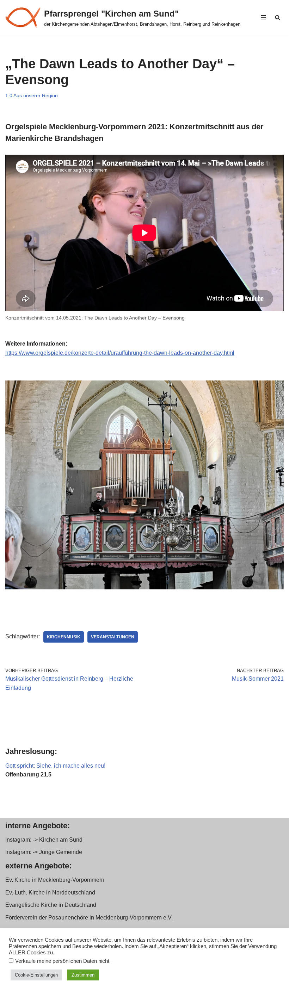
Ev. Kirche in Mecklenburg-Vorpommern (54, 880)
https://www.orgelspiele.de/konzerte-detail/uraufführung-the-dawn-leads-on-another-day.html (119, 353)
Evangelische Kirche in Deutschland (50, 905)
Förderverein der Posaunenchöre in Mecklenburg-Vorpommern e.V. (89, 918)
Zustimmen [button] (83, 975)
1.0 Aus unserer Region (31, 95)
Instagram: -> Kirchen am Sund (43, 840)
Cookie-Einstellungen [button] (36, 975)
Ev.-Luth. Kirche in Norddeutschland (50, 893)
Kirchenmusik (63, 636)
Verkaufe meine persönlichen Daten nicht (62, 961)
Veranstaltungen (112, 636)
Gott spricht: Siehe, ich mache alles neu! (55, 766)
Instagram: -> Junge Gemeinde (43, 852)
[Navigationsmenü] (263, 17)
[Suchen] (277, 17)
